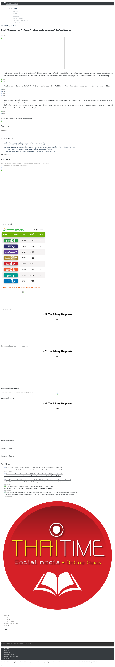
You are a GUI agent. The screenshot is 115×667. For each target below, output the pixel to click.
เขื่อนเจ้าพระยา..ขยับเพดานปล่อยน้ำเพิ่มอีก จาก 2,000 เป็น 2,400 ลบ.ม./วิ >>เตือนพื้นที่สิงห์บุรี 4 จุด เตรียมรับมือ (32, 476)
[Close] (1, 665)
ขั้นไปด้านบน (4, 645)
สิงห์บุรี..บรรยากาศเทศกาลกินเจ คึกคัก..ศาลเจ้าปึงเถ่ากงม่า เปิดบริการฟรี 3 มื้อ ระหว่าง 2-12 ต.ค (28, 488)
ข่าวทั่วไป (15, 13)
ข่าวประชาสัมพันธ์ (18, 18)
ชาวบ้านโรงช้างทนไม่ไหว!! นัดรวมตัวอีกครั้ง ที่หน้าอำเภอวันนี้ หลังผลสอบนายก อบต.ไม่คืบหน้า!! (28, 149)
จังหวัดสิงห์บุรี (7, 154)
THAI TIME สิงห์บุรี (5, 26)
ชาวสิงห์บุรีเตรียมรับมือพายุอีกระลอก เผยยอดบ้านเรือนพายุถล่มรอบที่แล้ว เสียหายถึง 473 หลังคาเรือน (29, 151)
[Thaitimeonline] (11, 4)
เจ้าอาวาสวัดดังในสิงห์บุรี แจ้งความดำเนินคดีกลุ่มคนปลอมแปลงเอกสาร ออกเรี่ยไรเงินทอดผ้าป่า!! (28, 145)
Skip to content (13, 8)
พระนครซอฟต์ (27, 643)
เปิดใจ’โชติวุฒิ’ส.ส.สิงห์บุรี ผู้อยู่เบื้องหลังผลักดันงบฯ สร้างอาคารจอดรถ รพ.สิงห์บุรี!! (25, 143)
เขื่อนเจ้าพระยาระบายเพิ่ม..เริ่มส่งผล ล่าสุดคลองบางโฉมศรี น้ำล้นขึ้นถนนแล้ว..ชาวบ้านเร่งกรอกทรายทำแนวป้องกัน (33, 470)
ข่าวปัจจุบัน (16, 16)
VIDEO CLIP (16, 22)
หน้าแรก (15, 11)
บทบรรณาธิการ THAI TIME (20, 20)
